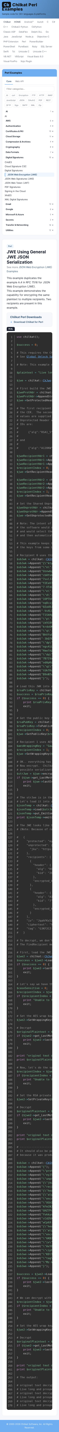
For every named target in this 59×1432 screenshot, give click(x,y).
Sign (17, 105)
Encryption (23, 95)
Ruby (34, 46)
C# (53, 22)
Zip (40, 105)
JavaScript (16, 36)
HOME (17, 22)
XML (33, 105)
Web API (19, 81)
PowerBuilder (36, 41)
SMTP (24, 105)
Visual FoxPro (10, 61)
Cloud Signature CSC (16, 166)
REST (48, 100)
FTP (33, 95)
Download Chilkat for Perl (28, 322)
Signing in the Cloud (15, 191)
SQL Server (46, 46)
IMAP (50, 95)
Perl (24, 41)
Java (5, 36)
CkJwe (47, 380)
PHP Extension (11, 41)
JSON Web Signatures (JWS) (19, 178)
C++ (5, 26)
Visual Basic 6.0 (35, 56)
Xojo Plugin (26, 61)
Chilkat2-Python (19, 26)
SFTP (8, 105)
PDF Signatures (12, 187)
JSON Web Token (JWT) (17, 183)
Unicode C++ (40, 51)
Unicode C (24, 51)
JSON (21, 100)
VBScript (19, 56)
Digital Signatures (14, 170)
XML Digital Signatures (16, 199)
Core (8, 81)
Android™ (29, 22)
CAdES (8, 162)
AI (7, 95)
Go (47, 31)
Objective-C (43, 36)
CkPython (37, 26)
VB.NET (7, 56)
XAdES (8, 195)
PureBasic (23, 46)
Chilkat (7, 22)
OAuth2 (31, 100)
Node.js (29, 36)
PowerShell (9, 46)
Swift (6, 51)
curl (13, 95)
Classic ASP (9, 31)
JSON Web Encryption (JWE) (22, 174)
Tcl (13, 51)
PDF (40, 100)
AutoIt (40, 22)
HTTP (41, 95)
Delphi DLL (36, 31)
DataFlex (23, 31)
